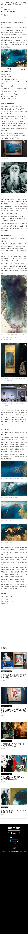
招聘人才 (14, 847)
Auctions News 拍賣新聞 (6, 671)
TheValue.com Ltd (14, 851)
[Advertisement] (14, 624)
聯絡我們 (14, 846)
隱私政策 (14, 848)
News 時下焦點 (4, 807)
